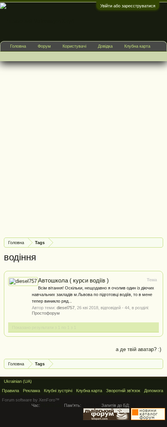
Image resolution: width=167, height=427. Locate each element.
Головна (18, 46)
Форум (44, 46)
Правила (10, 390)
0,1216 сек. (52, 405)
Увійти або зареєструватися (127, 5)
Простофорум (46, 313)
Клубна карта (137, 46)
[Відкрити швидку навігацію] (158, 242)
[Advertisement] (83, 148)
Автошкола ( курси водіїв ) (73, 280)
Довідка (105, 46)
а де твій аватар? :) (138, 349)
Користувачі (74, 46)
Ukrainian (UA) (18, 381)
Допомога (153, 390)
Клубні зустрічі (58, 390)
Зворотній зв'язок (123, 390)
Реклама (31, 390)
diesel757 (66, 307)
